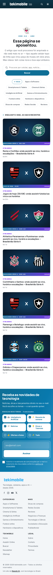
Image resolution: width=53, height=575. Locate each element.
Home (5, 538)
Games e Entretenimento (37, 93)
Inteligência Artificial (14, 93)
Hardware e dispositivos (34, 99)
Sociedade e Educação (37, 524)
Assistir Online (9, 542)
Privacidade (33, 546)
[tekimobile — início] (21, 4)
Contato (31, 542)
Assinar (26, 453)
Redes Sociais (30, 104)
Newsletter (7, 550)
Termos (31, 550)
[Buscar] (42, 4)
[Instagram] (8, 493)
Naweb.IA (16, 571)
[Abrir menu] (4, 4)
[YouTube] (12, 493)
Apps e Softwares (32, 82)
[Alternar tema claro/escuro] (47, 4)
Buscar (27, 73)
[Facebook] (4, 493)
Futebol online (14, 99)
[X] (16, 493)
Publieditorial (33, 528)
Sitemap (6, 554)
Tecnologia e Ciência (36, 520)
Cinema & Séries (38, 87)
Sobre (30, 538)
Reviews (44, 104)
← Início (17, 82)
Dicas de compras (13, 104)
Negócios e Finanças (37, 516)
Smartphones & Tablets (17, 87)
